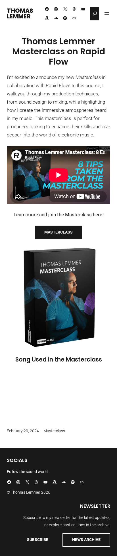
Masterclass (58, 232)
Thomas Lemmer (20, 13)
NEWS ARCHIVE (86, 539)
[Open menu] (106, 13)
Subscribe (37, 539)
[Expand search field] (94, 13)
